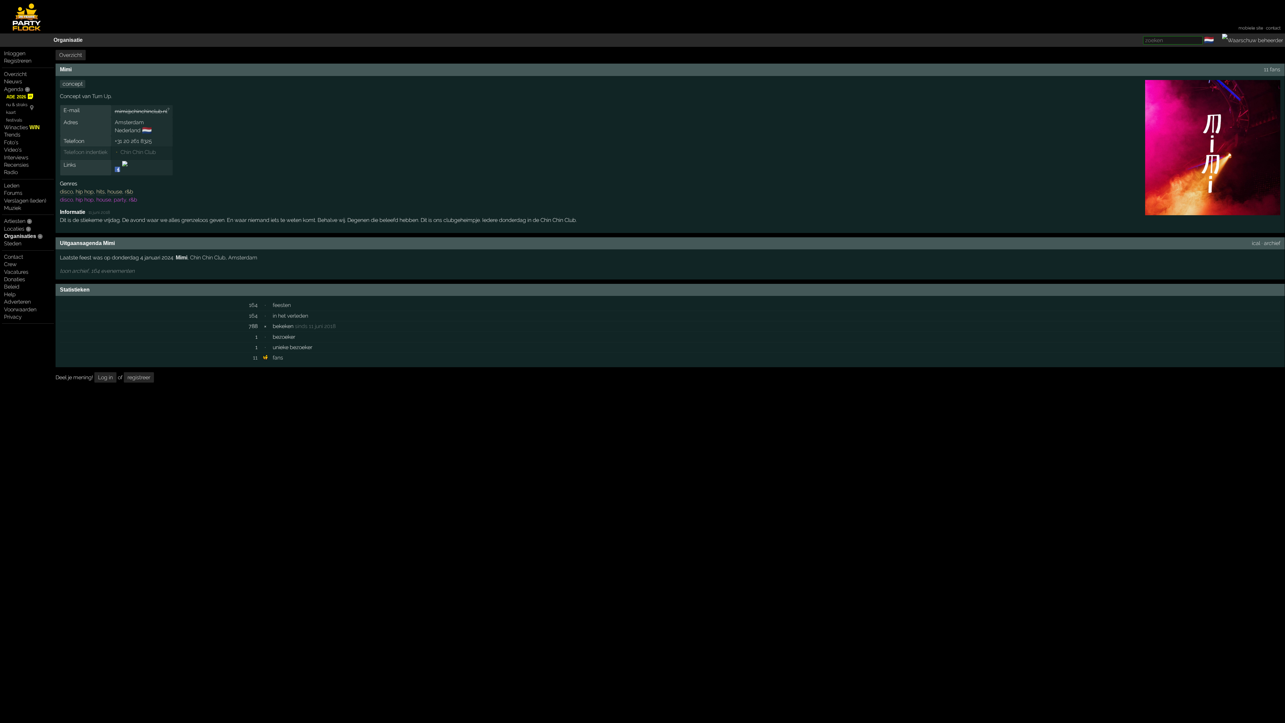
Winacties (22, 127)
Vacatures (16, 272)
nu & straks (16, 104)
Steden (12, 243)
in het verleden (290, 316)
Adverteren (17, 302)
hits (100, 191)
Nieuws (13, 81)
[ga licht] (1218, 40)
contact (1273, 27)
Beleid (11, 287)
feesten (282, 305)
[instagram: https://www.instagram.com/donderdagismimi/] (124, 169)
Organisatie (68, 40)
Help (10, 294)
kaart (11, 112)
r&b (129, 191)
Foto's (11, 142)
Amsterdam (129, 122)
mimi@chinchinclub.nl (141, 111)
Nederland (128, 130)
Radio (11, 172)
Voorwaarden (20, 309)
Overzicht (15, 74)
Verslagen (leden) (25, 200)
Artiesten (14, 221)
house (114, 191)
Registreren (17, 61)
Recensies (16, 165)
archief (1272, 243)
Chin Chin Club (138, 152)
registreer (138, 377)
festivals (14, 120)
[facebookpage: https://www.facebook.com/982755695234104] (118, 169)
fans (278, 357)
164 (253, 305)
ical (1256, 243)
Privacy (13, 317)
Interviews (16, 157)
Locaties (14, 229)
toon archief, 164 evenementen (97, 271)
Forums (13, 193)
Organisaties (20, 236)
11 (255, 357)
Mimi (181, 257)
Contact (13, 257)
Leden (11, 185)
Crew (10, 264)
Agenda (13, 89)
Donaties (14, 279)
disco (66, 191)
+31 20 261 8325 (133, 141)
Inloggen (14, 53)
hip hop (85, 191)
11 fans (1272, 69)
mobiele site (1250, 27)
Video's (13, 150)
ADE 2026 (16, 96)
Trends (12, 135)
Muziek (12, 208)
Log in (105, 377)
